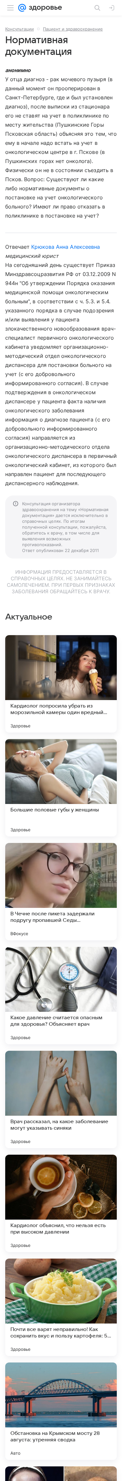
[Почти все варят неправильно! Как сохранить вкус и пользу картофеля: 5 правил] (61, 1307)
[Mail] (22, 8)
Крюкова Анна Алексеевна (65, 247)
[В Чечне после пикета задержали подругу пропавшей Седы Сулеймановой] (61, 891)
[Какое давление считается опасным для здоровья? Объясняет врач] (61, 995)
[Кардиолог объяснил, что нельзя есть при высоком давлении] (61, 1203)
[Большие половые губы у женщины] (61, 787)
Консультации (19, 28)
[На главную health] (44, 8)
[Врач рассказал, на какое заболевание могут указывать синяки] (61, 1099)
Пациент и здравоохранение (73, 28)
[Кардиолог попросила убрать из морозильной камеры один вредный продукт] (61, 684)
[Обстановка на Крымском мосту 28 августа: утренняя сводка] (61, 1411)
